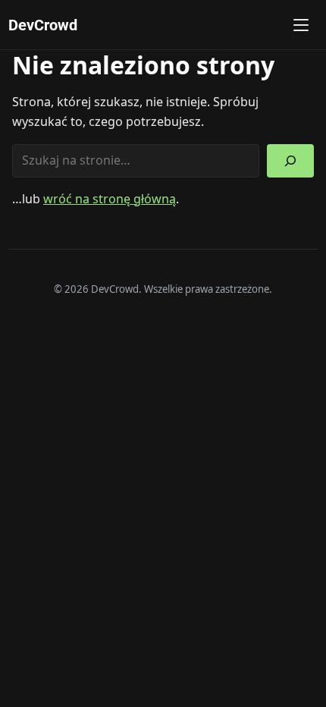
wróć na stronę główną (109, 198)
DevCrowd (42, 25)
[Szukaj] (290, 161)
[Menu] (301, 25)
